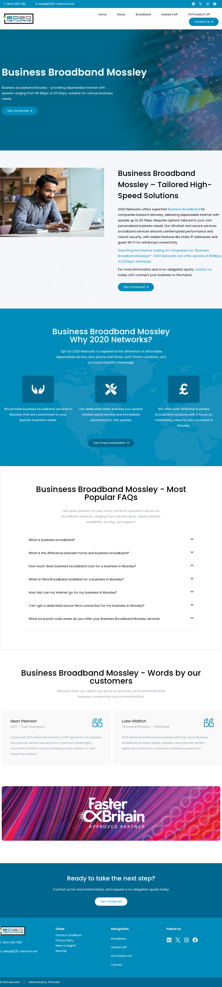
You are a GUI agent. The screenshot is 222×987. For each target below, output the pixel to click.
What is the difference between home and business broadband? (79, 553)
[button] (111, 540)
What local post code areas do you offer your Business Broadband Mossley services (94, 619)
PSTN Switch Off (199, 14)
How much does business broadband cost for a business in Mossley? (82, 566)
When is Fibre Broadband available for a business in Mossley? (76, 579)
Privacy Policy (65, 940)
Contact (116, 965)
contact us (203, 269)
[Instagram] (207, 4)
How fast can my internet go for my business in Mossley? (73, 592)
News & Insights (66, 946)
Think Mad (53, 982)
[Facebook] (215, 4)
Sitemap (61, 951)
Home (102, 14)
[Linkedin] (193, 4)
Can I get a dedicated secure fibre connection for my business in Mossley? (86, 605)
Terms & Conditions (68, 935)
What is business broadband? (52, 540)
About (121, 14)
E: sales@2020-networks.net (55, 4)
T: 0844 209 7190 (14, 4)
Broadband (143, 14)
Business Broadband (184, 209)
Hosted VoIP (169, 14)
